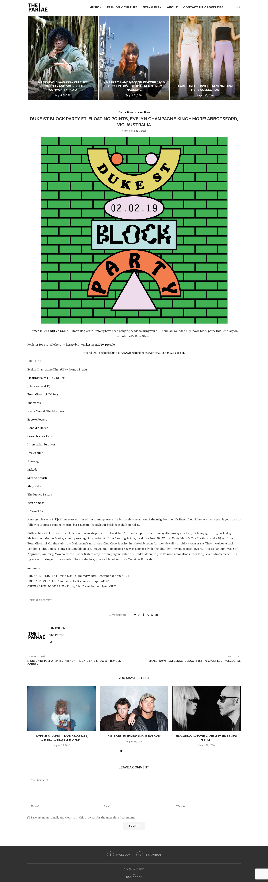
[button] (34, 58)
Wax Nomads (35, 503)
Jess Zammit (35, 453)
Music (94, 7)
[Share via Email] (156, 614)
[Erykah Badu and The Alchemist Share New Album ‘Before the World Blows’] (206, 708)
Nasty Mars (34, 411)
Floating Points (37, 378)
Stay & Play (152, 7)
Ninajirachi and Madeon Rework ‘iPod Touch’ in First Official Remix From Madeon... (134, 86)
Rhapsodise (34, 486)
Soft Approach (37, 478)
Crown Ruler (38, 331)
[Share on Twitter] (147, 614)
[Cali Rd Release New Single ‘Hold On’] (134, 708)
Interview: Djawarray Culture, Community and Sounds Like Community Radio (63, 86)
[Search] (239, 7)
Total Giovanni (37, 394)
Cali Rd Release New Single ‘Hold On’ (133, 736)
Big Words (34, 403)
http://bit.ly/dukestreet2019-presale (90, 344)
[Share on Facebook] (143, 614)
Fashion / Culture (122, 7)
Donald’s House (37, 428)
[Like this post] (138, 614)
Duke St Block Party (41, 600)
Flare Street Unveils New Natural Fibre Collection (205, 88)
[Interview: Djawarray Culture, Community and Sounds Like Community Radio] (63, 58)
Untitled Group (58, 331)
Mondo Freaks (78, 369)
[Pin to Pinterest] (152, 614)
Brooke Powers (37, 419)
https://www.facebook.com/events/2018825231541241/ (148, 353)
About (172, 7)
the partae (140, 130)
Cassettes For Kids (39, 436)
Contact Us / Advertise (203, 7)
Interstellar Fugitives (41, 444)
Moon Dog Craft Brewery (87, 331)
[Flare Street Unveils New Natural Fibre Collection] (205, 58)
